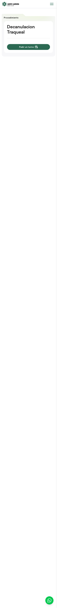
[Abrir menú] (52, 4)
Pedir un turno (26, 47)
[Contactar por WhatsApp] (49, 600)
